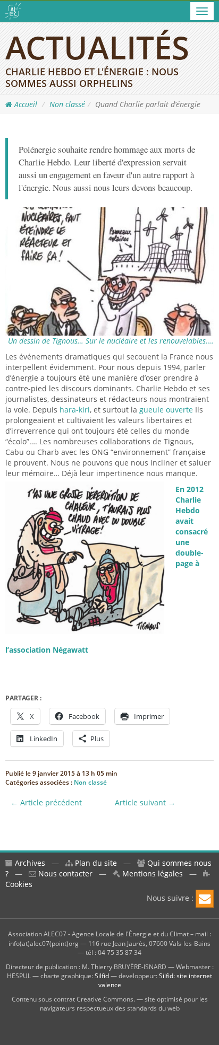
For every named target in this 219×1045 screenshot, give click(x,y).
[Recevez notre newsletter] (205, 899)
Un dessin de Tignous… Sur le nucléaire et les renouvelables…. (111, 341)
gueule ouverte (166, 410)
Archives (29, 863)
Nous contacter (64, 873)
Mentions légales (151, 873)
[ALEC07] (13, 11)
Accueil (24, 104)
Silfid (102, 975)
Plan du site (95, 863)
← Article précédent (46, 802)
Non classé (67, 104)
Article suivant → (145, 802)
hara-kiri (75, 410)
